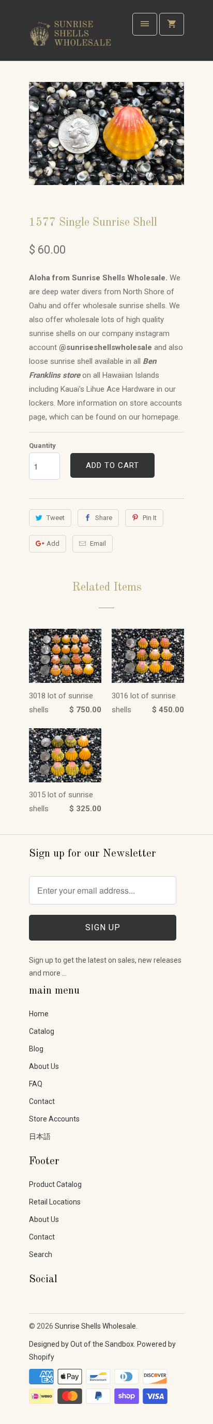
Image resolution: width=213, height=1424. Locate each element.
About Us (44, 1066)
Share (103, 518)
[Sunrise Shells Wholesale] (70, 34)
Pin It (150, 518)
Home (39, 1014)
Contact (42, 1101)
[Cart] (171, 24)
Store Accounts (54, 1119)
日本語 (40, 1136)
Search (40, 1254)
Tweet (56, 518)
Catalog (41, 1031)
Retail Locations (55, 1202)
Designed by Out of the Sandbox (81, 1344)
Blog (36, 1049)
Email (98, 543)
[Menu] (144, 24)
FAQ (35, 1084)
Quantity (42, 445)
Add (53, 543)
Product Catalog (55, 1184)
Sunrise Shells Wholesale (95, 1326)
